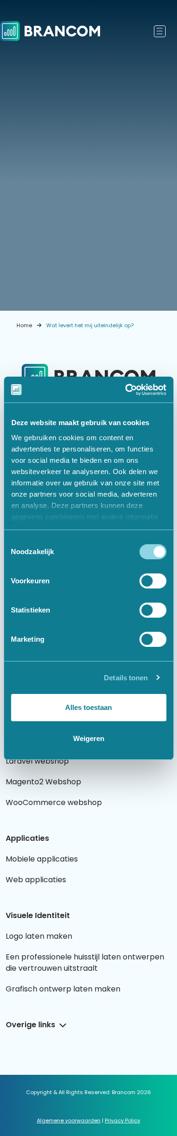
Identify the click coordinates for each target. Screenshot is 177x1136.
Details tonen (126, 678)
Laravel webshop (37, 761)
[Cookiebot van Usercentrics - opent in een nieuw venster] (126, 390)
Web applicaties (36, 879)
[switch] (152, 580)
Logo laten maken (39, 936)
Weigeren (88, 738)
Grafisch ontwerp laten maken (63, 988)
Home (24, 325)
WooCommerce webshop (54, 802)
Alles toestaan (88, 707)
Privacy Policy (122, 1120)
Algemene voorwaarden (69, 1120)
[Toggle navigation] (160, 31)
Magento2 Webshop (43, 781)
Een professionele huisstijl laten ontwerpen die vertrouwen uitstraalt (85, 962)
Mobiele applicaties (42, 859)
